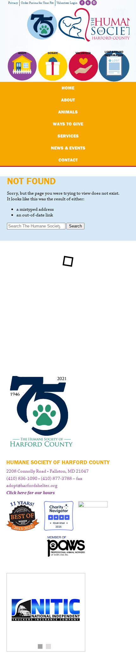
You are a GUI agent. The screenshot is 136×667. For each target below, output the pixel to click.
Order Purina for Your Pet (37, 3)
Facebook (82, 2)
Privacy (13, 3)
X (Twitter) (88, 2)
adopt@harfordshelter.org (31, 485)
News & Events (68, 148)
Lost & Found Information (114, 53)
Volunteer (83, 53)
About (68, 100)
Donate (53, 53)
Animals (68, 112)
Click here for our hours (30, 493)
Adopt (22, 53)
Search (75, 226)
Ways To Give (68, 124)
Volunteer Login (67, 3)
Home (68, 88)
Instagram (94, 2)
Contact (68, 160)
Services (68, 136)
